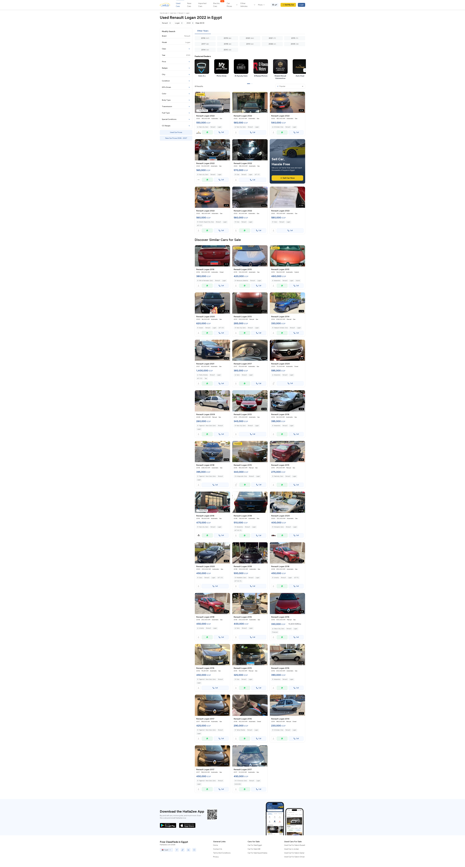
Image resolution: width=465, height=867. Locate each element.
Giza (237, 174)
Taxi (206, 378)
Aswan (201, 328)
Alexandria (277, 280)
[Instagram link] (194, 850)
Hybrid (298, 280)
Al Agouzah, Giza (241, 476)
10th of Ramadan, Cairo (206, 280)
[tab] (203, 31)
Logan (219, 127)
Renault (213, 127)
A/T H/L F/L (238, 530)
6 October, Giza (278, 127)
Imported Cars (202, 4)
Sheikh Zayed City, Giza (206, 222)
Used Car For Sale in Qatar (294, 853)
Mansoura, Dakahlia (242, 280)
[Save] (227, 95)
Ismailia (276, 577)
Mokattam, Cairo (241, 577)
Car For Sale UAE (254, 849)
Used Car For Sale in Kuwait (294, 845)
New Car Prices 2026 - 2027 (176, 138)
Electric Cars (218, 4)
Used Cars (178, 4)
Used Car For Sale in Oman (294, 857)
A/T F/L (296, 577)
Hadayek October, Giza (281, 328)
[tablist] (250, 31)
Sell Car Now (289, 178)
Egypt (166, 850)
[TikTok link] (183, 850)
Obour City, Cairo (279, 628)
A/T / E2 (221, 328)
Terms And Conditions (222, 853)
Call (222, 132)
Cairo (275, 222)
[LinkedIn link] (188, 850)
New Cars (189, 4)
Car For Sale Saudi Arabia (257, 853)
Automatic (238, 784)
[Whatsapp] (207, 132)
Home (215, 845)
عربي (275, 4)
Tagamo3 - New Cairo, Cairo (207, 425)
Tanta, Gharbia (203, 375)
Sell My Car (289, 5)
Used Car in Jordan (291, 849)
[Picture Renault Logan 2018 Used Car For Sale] (249, 502)
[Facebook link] (177, 850)
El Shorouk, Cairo (241, 780)
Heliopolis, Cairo (279, 527)
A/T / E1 (257, 174)
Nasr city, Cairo (203, 127)
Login (301, 5)
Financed (275, 632)
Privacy (216, 857)
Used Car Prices (176, 132)
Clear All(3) (199, 23)
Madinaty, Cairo (278, 476)
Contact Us (217, 849)
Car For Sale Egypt (255, 845)
